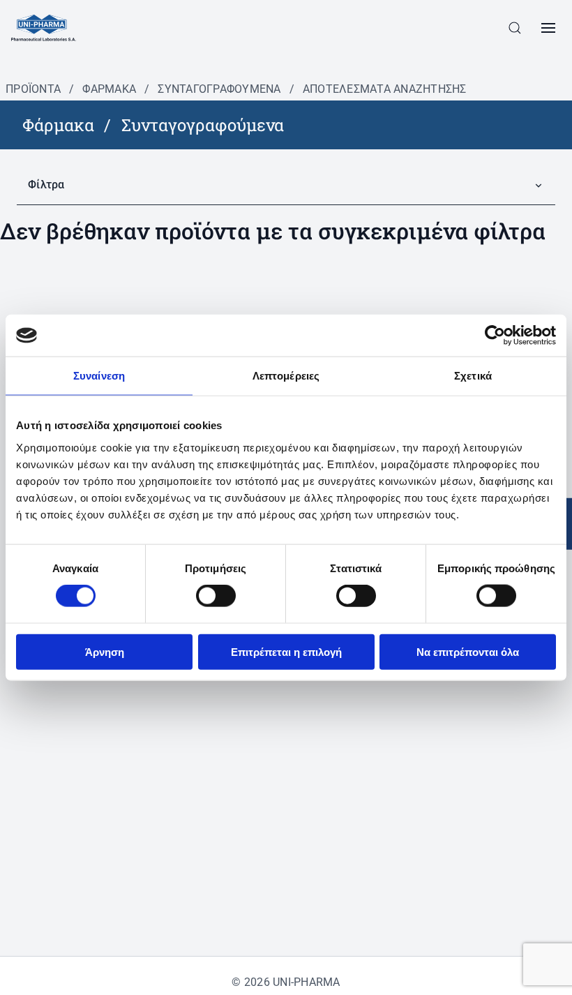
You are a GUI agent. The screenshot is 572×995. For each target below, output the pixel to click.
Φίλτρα (46, 184)
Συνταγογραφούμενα (219, 89)
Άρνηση (104, 651)
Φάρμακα (109, 89)
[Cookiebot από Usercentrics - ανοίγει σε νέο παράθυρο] (495, 335)
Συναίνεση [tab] (99, 376)
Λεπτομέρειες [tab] (286, 376)
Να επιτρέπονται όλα (467, 651)
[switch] (216, 596)
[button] (514, 28)
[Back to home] (43, 28)
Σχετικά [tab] (473, 376)
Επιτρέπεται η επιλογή (286, 651)
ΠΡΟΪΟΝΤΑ (33, 89)
